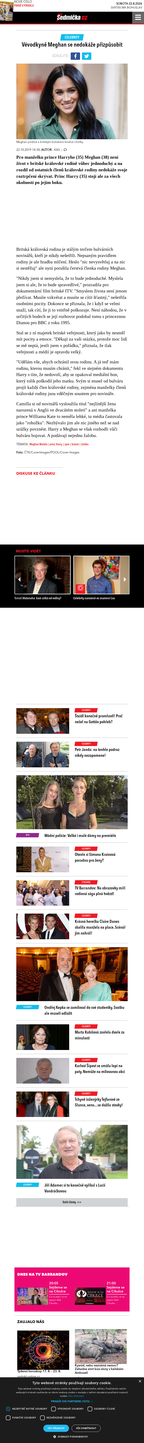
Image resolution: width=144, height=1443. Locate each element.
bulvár (75, 444)
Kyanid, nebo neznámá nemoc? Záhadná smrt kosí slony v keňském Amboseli (99, 1369)
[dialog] (72, 1410)
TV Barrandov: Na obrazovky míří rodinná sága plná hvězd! (100, 891)
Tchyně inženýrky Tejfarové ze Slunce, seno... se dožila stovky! (99, 1103)
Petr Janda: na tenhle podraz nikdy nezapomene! (97, 753)
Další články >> (72, 1202)
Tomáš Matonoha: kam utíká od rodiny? (37, 598)
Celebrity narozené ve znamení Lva (94, 598)
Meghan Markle (38, 444)
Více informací (76, 1396)
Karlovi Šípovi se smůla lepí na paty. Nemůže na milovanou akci (100, 1069)
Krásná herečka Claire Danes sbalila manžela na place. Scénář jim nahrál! (100, 927)
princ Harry (56, 444)
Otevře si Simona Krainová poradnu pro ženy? (95, 858)
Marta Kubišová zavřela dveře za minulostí (99, 1035)
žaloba (84, 444)
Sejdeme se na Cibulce (58, 1287)
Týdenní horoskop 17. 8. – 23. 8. (39, 1371)
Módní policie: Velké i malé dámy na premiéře (80, 836)
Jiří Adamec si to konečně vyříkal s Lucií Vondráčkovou (74, 1188)
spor (66, 444)
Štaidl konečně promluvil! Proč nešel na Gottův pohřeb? (98, 719)
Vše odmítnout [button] (86, 1428)
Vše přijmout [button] (56, 1428)
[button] (72, 1401)
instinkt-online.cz (28, 1376)
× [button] (139, 1381)
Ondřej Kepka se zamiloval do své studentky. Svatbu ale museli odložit (84, 1011)
